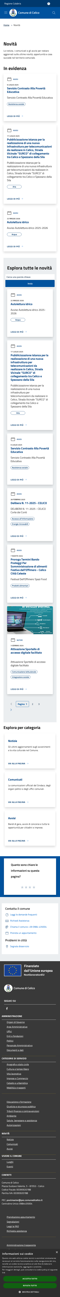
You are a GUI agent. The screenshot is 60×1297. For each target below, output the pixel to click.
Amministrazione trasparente (21, 1245)
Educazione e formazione (19, 1102)
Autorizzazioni (14, 1125)
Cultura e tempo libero (18, 1069)
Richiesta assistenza (17, 1231)
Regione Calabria (12, 3)
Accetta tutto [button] (30, 1278)
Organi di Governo (16, 1022)
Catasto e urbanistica (17, 1083)
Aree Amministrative (17, 1027)
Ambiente (11, 1116)
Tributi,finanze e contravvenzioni (23, 1111)
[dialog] (30, 1273)
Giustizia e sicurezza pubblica (21, 1106)
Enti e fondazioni (15, 1036)
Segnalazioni (13, 1221)
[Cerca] (54, 13)
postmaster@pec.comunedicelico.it (25, 1200)
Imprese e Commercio (17, 1078)
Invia (30, 283)
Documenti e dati (15, 1050)
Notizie (20, 640)
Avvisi (15, 79)
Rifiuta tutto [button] (30, 1285)
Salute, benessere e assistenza (22, 1120)
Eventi (10, 1166)
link (3, 1272)
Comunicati (12, 1144)
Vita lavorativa (14, 1073)
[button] (30, 1292)
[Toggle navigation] (6, 12)
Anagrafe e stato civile (18, 1064)
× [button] (57, 1252)
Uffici (9, 1031)
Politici (10, 1040)
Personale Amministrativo (19, 1045)
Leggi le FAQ (13, 1226)
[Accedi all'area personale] (49, 3)
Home (6, 25)
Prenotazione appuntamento (21, 1217)
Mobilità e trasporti (16, 1087)
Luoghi (10, 1162)
